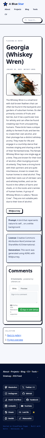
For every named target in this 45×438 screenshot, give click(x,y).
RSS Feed (17, 376)
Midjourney (14, 210)
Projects (17, 9)
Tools (35, 9)
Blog (27, 9)
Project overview (15, 339)
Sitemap (7, 376)
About (7, 9)
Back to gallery (14, 335)
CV (6, 14)
